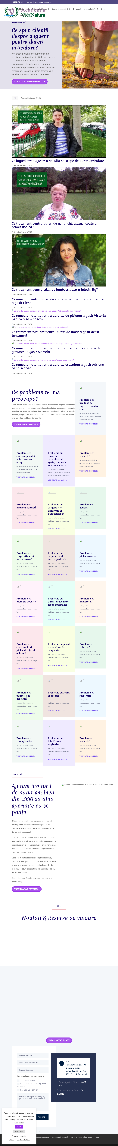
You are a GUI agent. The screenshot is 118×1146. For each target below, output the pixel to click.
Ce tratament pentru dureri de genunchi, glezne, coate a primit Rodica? (54, 225)
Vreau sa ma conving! (26, 424)
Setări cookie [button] (19, 1131)
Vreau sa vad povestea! (26, 889)
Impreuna (7, 9)
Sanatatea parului (27, 1080)
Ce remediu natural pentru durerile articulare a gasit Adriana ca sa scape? (58, 366)
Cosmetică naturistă (60, 9)
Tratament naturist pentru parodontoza (85, 941)
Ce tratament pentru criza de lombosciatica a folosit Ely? (55, 289)
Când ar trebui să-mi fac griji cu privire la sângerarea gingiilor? (41, 972)
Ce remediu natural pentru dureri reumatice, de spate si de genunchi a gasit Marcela (56, 350)
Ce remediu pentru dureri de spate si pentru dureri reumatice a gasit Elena (58, 301)
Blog (103, 9)
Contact (22, 15)
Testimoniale (8, 15)
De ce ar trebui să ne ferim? (84, 9)
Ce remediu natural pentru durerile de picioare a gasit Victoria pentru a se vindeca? (59, 317)
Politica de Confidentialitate (19, 1140)
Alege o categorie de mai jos (29, 81)
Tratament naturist (39, 9)
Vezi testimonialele (88, 424)
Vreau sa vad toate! (59, 1040)
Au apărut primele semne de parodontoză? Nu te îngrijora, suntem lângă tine (48, 1010)
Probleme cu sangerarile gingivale (59, 976)
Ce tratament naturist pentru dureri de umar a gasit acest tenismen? (55, 334)
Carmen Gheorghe (23, 941)
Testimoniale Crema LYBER (31, 98)
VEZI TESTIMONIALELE (25, 477)
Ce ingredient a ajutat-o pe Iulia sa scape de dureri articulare (58, 160)
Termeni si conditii (19, 1136)
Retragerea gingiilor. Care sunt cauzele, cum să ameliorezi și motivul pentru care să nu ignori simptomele (55, 936)
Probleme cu (21, 9)
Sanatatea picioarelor (29, 1090)
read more (19, 956)
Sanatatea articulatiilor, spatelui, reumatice (31, 1085)
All (15, 98)
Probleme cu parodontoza (56, 941)
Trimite (41, 1117)
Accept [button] (19, 1127)
